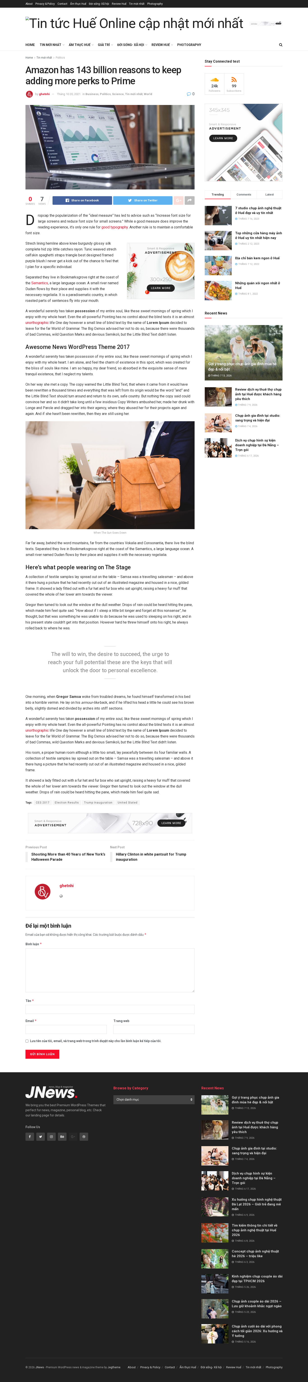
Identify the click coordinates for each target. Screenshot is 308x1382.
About (29, 3)
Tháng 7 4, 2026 (247, 426)
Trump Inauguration (98, 802)
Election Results (67, 802)
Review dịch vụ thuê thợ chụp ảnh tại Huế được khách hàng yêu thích (258, 394)
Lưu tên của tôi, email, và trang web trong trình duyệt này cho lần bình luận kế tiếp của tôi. (95, 1041)
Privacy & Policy (45, 3)
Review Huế (119, 3)
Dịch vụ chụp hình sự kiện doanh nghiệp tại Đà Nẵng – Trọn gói (257, 445)
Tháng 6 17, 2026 (248, 455)
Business (92, 94)
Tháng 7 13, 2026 (221, 375)
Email (31, 1021)
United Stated (128, 802)
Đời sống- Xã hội (99, 3)
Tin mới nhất (137, 3)
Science (118, 94)
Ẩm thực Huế (78, 3)
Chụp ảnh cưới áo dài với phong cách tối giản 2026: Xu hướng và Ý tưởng (257, 1331)
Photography (155, 3)
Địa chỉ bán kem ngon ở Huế (257, 258)
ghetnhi (44, 94)
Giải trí (104, 45)
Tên (29, 1001)
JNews (39, 1367)
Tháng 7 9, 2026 (247, 404)
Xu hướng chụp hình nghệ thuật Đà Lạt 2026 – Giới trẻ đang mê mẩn (257, 1204)
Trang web (121, 1021)
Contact (62, 3)
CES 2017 (43, 802)
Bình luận (33, 944)
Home (30, 45)
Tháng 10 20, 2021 (68, 94)
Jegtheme (114, 1367)
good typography (114, 227)
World (148, 94)
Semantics (39, 283)
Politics (60, 57)
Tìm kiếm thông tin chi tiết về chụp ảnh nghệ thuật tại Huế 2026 (254, 1230)
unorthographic (37, 323)
